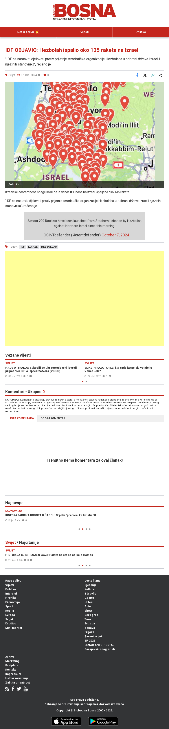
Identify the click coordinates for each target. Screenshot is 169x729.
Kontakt (10, 669)
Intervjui (11, 593)
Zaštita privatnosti (18, 682)
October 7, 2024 (115, 235)
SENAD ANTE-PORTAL (99, 645)
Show (88, 610)
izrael (33, 246)
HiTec (88, 602)
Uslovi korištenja (17, 678)
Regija (9, 610)
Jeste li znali (93, 580)
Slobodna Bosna (85, 710)
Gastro (89, 597)
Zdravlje (90, 593)
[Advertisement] (84, 298)
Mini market (13, 627)
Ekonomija (12, 602)
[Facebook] (12, 689)
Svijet (9, 619)
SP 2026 (89, 640)
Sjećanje (90, 585)
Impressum (13, 674)
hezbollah (49, 246)
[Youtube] (26, 689)
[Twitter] (19, 689)
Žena (88, 619)
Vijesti (84, 32)
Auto (87, 606)
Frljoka (89, 632)
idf (22, 246)
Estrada (89, 623)
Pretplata (11, 665)
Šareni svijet (93, 636)
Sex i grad (91, 615)
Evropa (10, 615)
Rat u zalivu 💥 (28, 32)
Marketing (12, 661)
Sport (9, 606)
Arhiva (10, 656)
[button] (159, 86)
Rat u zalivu (13, 580)
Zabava (89, 627)
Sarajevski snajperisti (99, 649)
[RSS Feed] (7, 689)
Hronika (11, 597)
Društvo (10, 623)
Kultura (89, 589)
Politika (141, 32)
